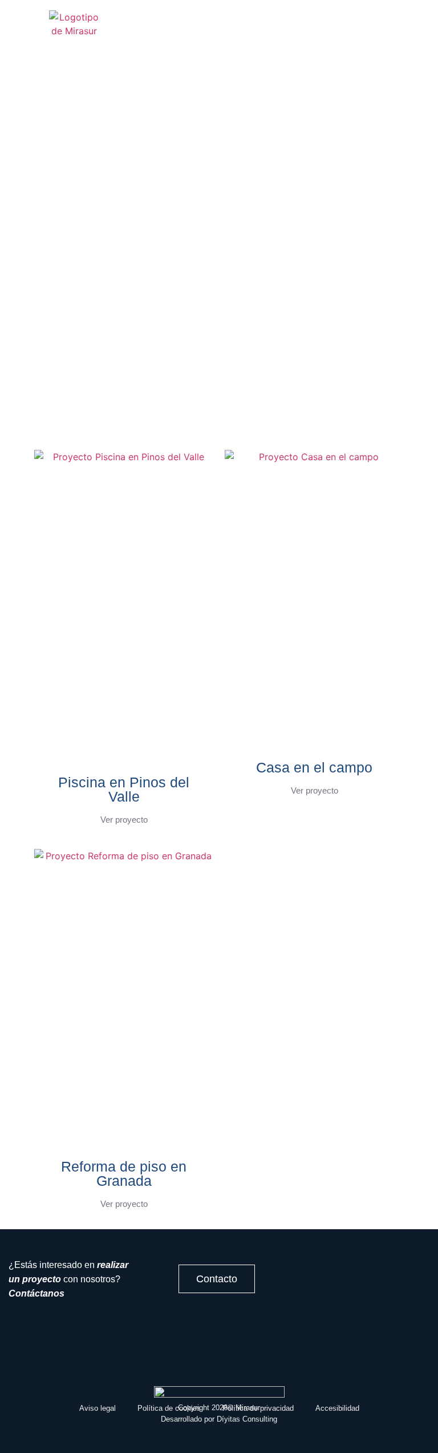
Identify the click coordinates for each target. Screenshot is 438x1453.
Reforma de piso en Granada (123, 1173)
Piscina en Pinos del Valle (123, 789)
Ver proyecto (124, 819)
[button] (217, 30)
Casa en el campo (314, 767)
